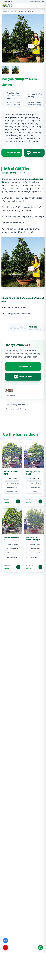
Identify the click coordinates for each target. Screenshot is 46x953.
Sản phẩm (13, 11)
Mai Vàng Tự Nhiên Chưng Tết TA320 (33, 539)
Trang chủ (4, 11)
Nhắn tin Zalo (23, 376)
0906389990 (25, 366)
